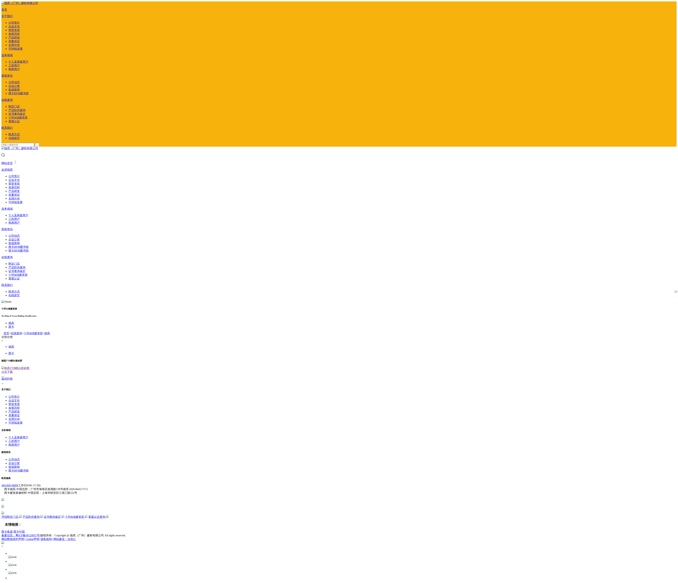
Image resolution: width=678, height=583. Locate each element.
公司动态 (14, 82)
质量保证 (14, 41)
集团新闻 (14, 89)
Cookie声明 (32, 539)
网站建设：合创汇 (64, 539)
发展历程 (14, 33)
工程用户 (14, 65)
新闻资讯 (7, 75)
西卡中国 (19, 531)
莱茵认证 (14, 121)
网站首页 (7, 163)
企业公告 (14, 85)
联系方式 (14, 134)
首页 (4, 9)
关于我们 (7, 16)
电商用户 (14, 69)
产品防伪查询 (16, 110)
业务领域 (7, 55)
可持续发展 (15, 48)
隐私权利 (46, 539)
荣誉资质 (14, 30)
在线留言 (14, 138)
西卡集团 (7, 531)
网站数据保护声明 (12, 539)
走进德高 (7, 169)
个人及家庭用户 (18, 61)
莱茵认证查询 (97, 516)
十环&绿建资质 (18, 117)
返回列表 (7, 378)
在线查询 (7, 99)
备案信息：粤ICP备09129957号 (20, 535)
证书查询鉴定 (16, 113)
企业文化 (14, 26)
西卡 (11, 326)
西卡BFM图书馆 (18, 93)
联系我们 (7, 127)
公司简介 (14, 22)
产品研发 (14, 37)
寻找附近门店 (10, 516)
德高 (11, 323)
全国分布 (14, 44)
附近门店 (14, 106)
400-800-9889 (9, 485)
